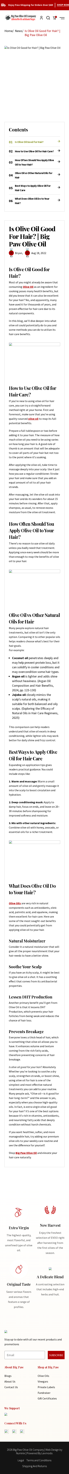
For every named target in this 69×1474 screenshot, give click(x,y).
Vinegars (43, 1381)
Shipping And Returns (34, 1466)
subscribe (56, 1355)
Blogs (8, 1376)
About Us (9, 1381)
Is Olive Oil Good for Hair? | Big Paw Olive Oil (42, 33)
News (18, 31)
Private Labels (46, 1387)
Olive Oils (43, 1376)
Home (8, 31)
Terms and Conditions (38, 1460)
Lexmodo (47, 1453)
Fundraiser (44, 1393)
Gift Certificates (47, 1398)
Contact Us (11, 1387)
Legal (21, 1460)
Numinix (20, 1453)
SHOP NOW (63, 4)
